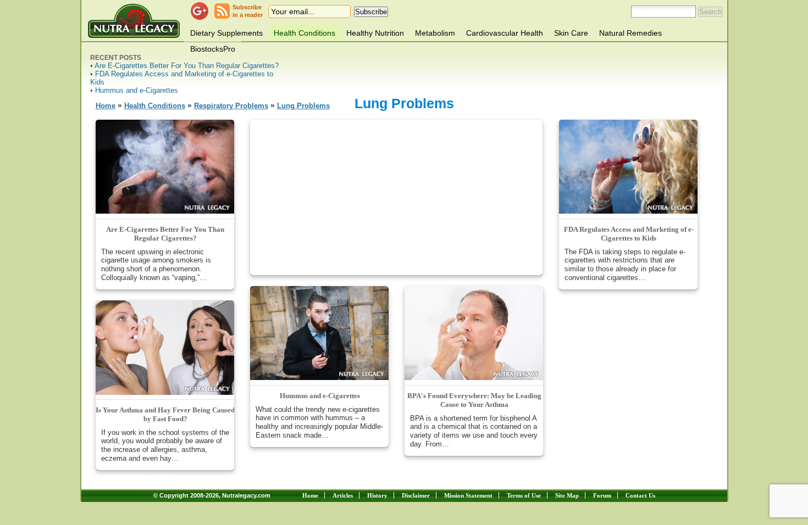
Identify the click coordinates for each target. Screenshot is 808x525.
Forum (602, 495)
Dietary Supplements (226, 33)
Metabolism (435, 33)
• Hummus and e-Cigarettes (134, 90)
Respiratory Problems (231, 106)
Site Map (567, 495)
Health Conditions (304, 33)
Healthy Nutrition (375, 33)
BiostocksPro (212, 48)
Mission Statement (468, 495)
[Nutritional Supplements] (134, 20)
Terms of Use (524, 495)
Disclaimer (416, 495)
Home (105, 106)
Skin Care (571, 33)
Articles (343, 495)
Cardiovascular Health (504, 33)
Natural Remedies (630, 33)
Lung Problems (303, 106)
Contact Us (640, 495)
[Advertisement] (396, 196)
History (377, 495)
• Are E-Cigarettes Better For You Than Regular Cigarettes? (184, 66)
